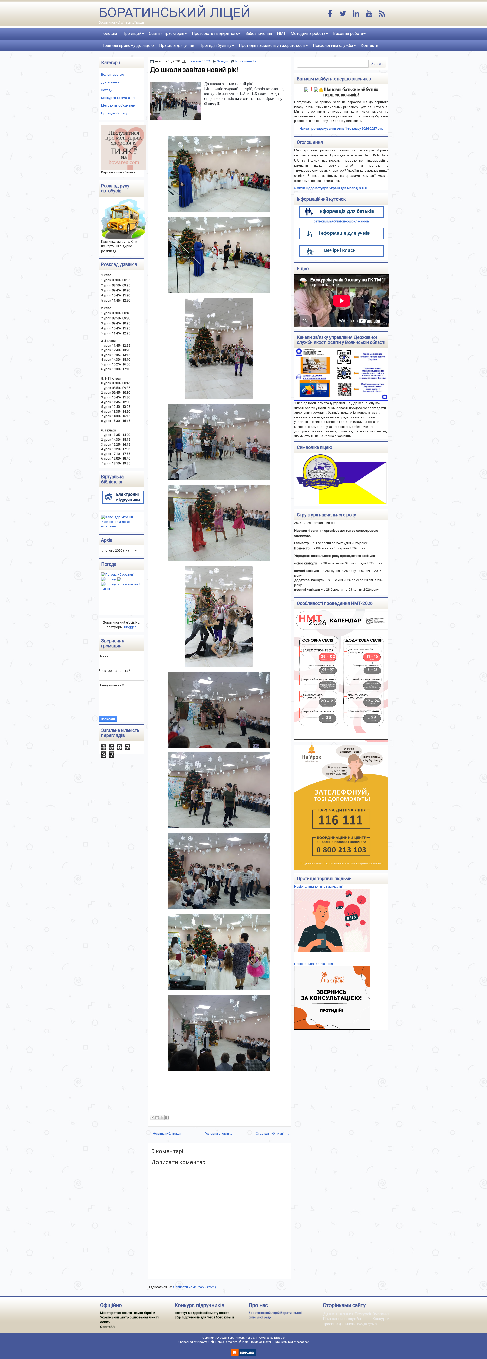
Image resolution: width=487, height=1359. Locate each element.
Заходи (222, 61)
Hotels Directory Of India (232, 1342)
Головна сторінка (218, 1133)
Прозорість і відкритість (215, 33)
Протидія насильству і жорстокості (272, 45)
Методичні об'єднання (118, 105)
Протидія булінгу (215, 45)
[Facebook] (330, 14)
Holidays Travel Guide (265, 1342)
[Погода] (111, 579)
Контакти (369, 45)
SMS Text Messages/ (295, 1342)
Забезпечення (259, 33)
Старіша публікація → (272, 1133)
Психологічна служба (333, 45)
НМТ (281, 33)
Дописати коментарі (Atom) (194, 1287)
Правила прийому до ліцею (127, 45)
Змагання (381, 1314)
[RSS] (382, 14)
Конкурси (380, 1319)
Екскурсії (363, 1314)
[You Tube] (369, 14)
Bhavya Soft (205, 1342)
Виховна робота (348, 33)
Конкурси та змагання (118, 98)
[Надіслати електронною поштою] (152, 1117)
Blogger (129, 627)
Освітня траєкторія (166, 33)
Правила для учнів (176, 45)
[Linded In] (356, 14)
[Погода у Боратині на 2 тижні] (122, 586)
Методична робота (308, 33)
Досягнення (110, 82)
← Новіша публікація (165, 1133)
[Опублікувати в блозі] (157, 1117)
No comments (245, 61)
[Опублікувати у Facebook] (166, 1117)
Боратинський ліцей (175, 12)
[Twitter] (343, 14)
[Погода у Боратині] (117, 574)
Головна (109, 33)
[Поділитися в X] (162, 1117)
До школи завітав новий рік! (194, 70)
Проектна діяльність (339, 1324)
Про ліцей (131, 33)
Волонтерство (112, 74)
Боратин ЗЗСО (199, 61)
